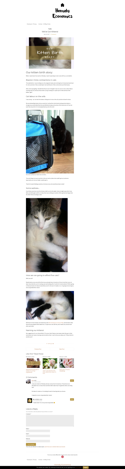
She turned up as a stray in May (56, 322)
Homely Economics (62, 465)
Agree (85, 467)
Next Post (61, 349)
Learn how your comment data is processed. (54, 446)
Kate (33, 380)
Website (28, 438)
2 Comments (53, 34)
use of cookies (78, 467)
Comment (28, 414)
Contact (40, 24)
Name (27, 428)
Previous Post (38, 349)
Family (50, 28)
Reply (72, 380)
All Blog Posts (46, 24)
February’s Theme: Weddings (64, 370)
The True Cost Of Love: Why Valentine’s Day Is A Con (49, 372)
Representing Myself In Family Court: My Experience (32, 371)
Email (27, 433)
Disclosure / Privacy (32, 24)
